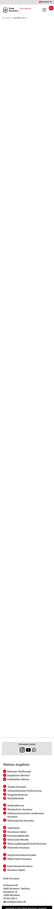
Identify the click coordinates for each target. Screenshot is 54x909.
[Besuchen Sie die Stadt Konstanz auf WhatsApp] (34, 750)
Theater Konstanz (16, 786)
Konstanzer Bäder (16, 831)
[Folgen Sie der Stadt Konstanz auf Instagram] (21, 750)
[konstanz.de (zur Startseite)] (10, 10)
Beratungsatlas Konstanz (20, 820)
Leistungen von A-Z (20, 18)
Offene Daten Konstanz (19, 858)
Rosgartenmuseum (17, 794)
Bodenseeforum (15, 805)
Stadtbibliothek (15, 798)
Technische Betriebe (18, 839)
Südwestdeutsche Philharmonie (24, 790)
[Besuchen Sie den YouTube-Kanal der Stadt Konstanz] (28, 750)
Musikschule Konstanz (19, 809)
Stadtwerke (13, 827)
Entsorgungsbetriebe (18, 835)
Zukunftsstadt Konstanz (20, 866)
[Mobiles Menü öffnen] (44, 9)
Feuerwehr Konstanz (18, 847)
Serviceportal (6, 18)
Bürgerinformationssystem (21, 854)
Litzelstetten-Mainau (18, 779)
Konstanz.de (46, 1)
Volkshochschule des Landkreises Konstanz (25, 815)
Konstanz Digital (16, 869)
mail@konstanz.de (16, 901)
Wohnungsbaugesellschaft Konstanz (26, 843)
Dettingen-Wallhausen (19, 771)
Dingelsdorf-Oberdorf (18, 775)
